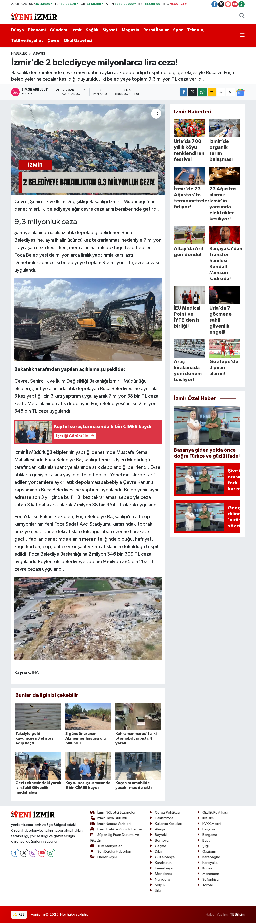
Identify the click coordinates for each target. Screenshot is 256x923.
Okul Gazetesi (78, 40)
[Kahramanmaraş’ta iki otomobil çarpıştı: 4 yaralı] (138, 716)
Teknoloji (196, 30)
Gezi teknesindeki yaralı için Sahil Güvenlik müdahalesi (38, 787)
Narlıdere (162, 879)
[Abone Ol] (240, 92)
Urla (158, 890)
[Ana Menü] (242, 35)
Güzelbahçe (165, 857)
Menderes (163, 874)
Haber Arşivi (107, 857)
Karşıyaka (210, 863)
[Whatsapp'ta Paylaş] (202, 92)
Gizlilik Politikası (215, 812)
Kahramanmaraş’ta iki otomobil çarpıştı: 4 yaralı (136, 738)
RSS (21, 914)
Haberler (19, 53)
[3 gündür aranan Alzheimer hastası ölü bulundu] (88, 716)
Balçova (208, 829)
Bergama (209, 835)
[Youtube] (42, 853)
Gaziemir (209, 851)
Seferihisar (211, 879)
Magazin (130, 30)
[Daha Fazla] (212, 92)
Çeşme (160, 846)
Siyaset (110, 30)
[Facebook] (15, 853)
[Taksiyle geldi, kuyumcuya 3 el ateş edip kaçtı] (38, 716)
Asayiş (39, 53)
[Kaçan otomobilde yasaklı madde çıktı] (138, 766)
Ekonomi (37, 30)
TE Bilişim (237, 914)
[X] (24, 853)
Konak (207, 868)
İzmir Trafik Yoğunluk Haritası (121, 829)
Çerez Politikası (167, 812)
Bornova (162, 840)
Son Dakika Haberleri (114, 851)
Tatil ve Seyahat (27, 40)
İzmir (77, 30)
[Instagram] (33, 853)
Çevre (54, 40)
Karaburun (163, 863)
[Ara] (242, 16)
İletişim (208, 818)
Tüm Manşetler (110, 846)
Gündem (58, 30)
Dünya (17, 30)
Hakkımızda (164, 818)
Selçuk (160, 885)
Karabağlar (211, 857)
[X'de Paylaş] (192, 92)
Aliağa (160, 829)
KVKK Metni (211, 824)
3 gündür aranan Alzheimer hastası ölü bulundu (86, 738)
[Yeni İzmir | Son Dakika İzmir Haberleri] (34, 16)
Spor (178, 30)
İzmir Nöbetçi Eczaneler (117, 812)
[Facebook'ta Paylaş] (184, 92)
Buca (206, 840)
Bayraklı (161, 835)
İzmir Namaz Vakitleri (114, 824)
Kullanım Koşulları (168, 824)
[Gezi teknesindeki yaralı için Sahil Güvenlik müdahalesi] (38, 766)
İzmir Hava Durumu (112, 818)
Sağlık (92, 30)
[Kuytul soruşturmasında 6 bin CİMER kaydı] (88, 766)
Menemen (210, 874)
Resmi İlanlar (156, 30)
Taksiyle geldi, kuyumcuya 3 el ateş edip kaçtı (35, 738)
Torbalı (208, 885)
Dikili (158, 851)
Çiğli (206, 846)
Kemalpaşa (164, 868)
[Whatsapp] (51, 853)
